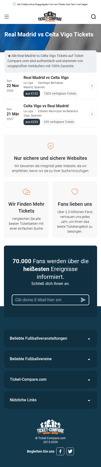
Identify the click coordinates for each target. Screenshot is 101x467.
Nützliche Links (23, 400)
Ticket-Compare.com (28, 379)
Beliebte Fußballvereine (31, 359)
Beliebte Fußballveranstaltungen (38, 338)
